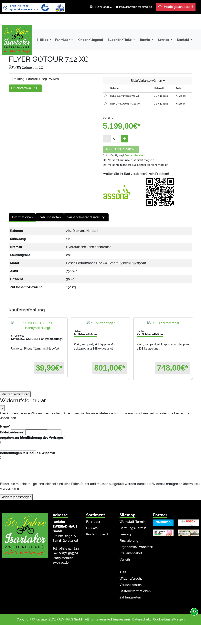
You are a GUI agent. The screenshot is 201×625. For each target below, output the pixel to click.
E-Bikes (92, 528)
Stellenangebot (131, 553)
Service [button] (164, 40)
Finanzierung (129, 540)
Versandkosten (134, 155)
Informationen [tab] (22, 217)
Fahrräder (93, 522)
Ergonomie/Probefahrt (136, 547)
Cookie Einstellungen (169, 619)
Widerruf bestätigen (16, 497)
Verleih (125, 559)
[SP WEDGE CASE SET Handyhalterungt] (37, 325)
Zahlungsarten (130, 597)
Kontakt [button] (183, 40)
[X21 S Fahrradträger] (163, 323)
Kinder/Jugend (97, 534)
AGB (123, 572)
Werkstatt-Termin (132, 522)
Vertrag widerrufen (15, 394)
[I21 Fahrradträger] (100, 323)
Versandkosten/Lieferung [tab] (86, 217)
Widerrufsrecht (131, 578)
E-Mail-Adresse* (12, 432)
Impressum (121, 619)
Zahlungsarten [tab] (50, 217)
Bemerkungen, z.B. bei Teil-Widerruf (27, 453)
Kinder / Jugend (90, 40)
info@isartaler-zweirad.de (135, 6)
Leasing (125, 534)
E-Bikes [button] (43, 40)
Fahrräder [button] (62, 40)
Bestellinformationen (135, 591)
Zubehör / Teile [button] (120, 40)
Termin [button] (145, 40)
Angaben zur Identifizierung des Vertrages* (32, 438)
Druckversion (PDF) (25, 88)
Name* (5, 426)
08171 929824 (103, 6)
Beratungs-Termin (133, 528)
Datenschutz (141, 619)
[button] (194, 612)
